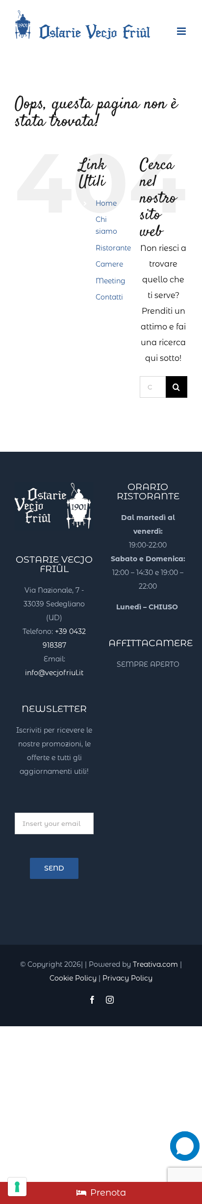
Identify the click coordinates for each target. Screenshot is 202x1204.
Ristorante (113, 248)
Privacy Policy (127, 978)
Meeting (111, 280)
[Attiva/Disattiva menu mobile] (182, 31)
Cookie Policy (73, 978)
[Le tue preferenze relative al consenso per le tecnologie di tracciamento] (17, 1186)
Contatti (109, 297)
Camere (109, 264)
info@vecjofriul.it (54, 672)
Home (106, 203)
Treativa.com (155, 964)
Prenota (108, 1192)
